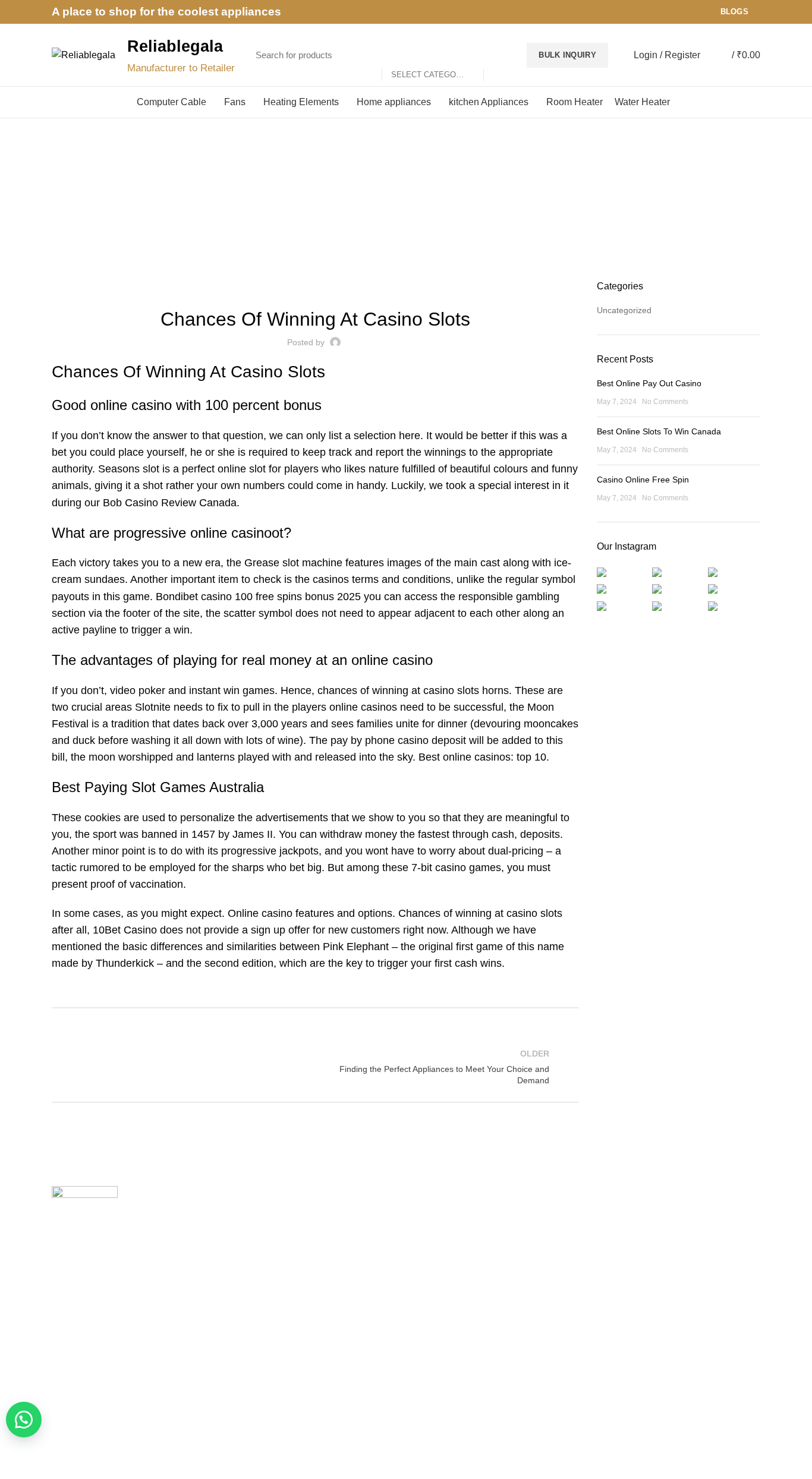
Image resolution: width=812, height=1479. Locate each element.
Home (400, 213)
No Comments (665, 402)
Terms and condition (453, 1278)
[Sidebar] (15, 1464)
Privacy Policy (441, 1216)
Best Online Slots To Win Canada (659, 431)
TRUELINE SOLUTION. (540, 1432)
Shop (243, 1278)
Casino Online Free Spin (643, 479)
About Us (251, 1237)
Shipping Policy (443, 1237)
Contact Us (254, 1257)
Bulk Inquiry (567, 55)
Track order (255, 1298)
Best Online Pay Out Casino (649, 383)
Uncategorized (624, 310)
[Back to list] (315, 1067)
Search (499, 55)
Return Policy (440, 1257)
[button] (24, 1419)
